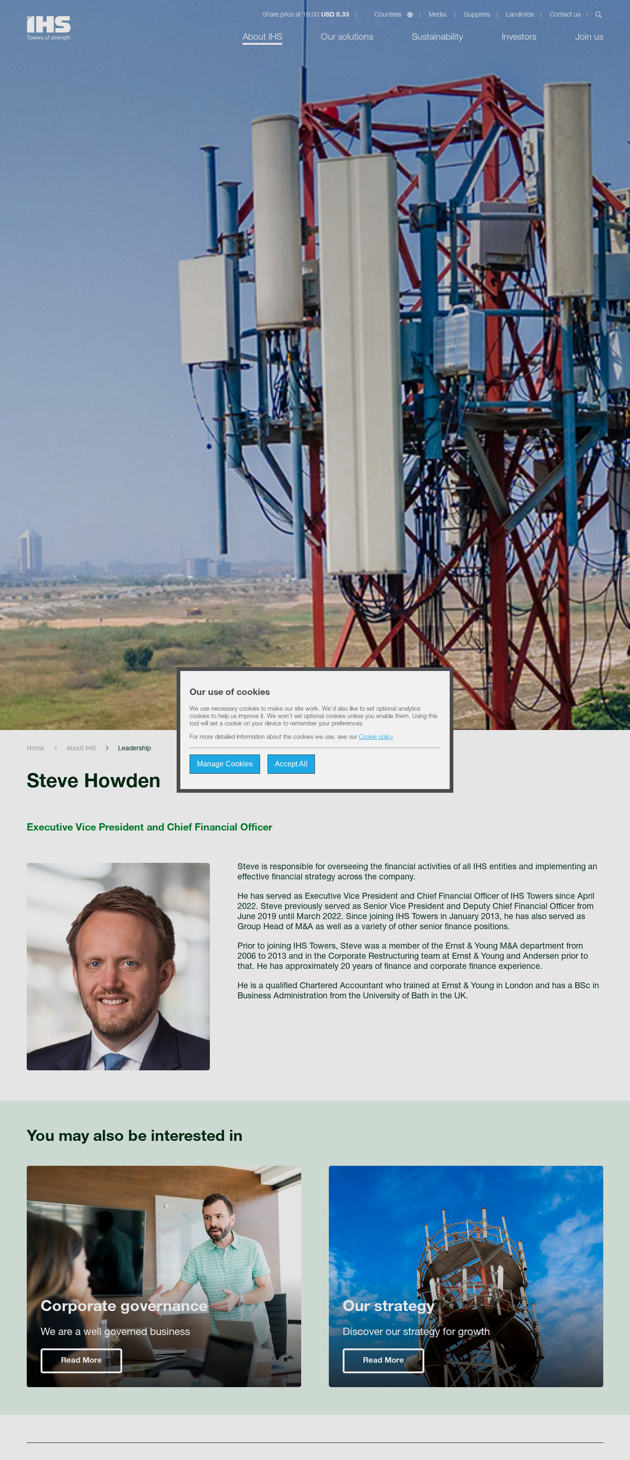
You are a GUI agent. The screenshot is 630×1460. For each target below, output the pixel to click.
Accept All (291, 764)
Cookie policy (376, 738)
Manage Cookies (225, 764)
